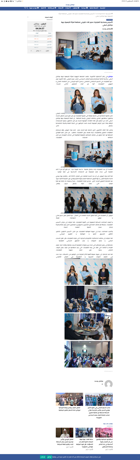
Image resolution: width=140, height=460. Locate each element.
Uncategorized (100, 14)
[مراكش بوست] (111, 8)
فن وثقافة (51, 8)
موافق (49, 457)
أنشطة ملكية (94, 8)
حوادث (67, 8)
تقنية (42, 8)
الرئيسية (102, 8)
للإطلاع (43, 457)
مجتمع (75, 8)
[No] (138, 457)
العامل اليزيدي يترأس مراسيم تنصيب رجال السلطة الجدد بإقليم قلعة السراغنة (64, 442)
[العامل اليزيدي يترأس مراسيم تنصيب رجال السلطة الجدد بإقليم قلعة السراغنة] (64, 433)
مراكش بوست (106, 29)
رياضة (60, 8)
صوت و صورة (33, 8)
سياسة (83, 8)
